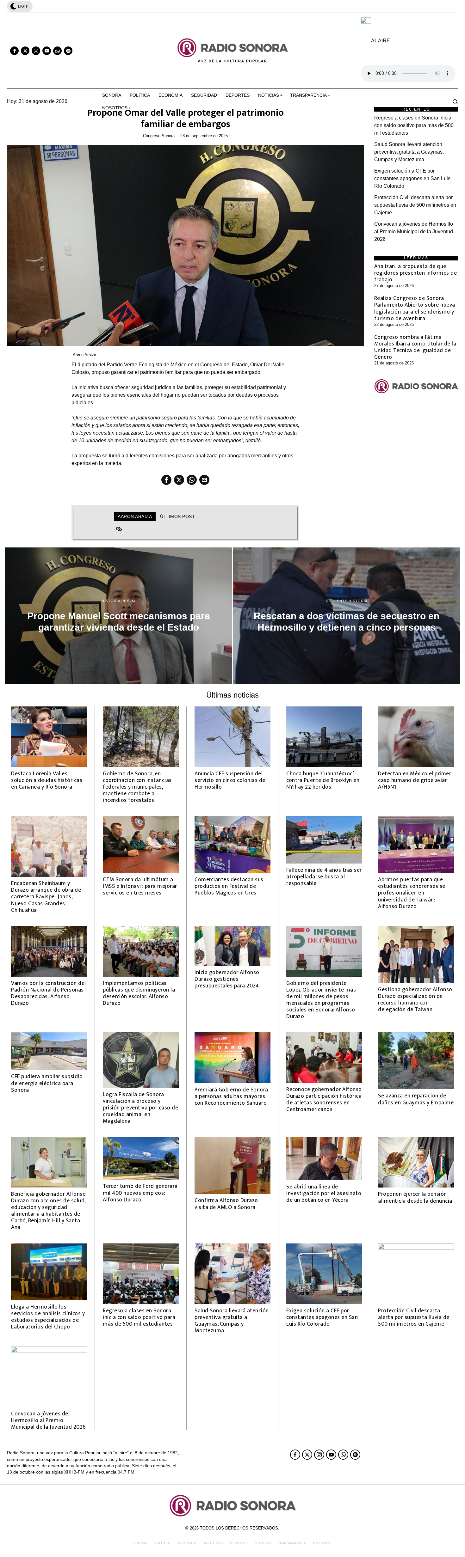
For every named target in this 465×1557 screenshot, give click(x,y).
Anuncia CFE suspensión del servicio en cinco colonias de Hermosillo (230, 780)
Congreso (151, 135)
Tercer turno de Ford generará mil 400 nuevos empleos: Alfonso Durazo (140, 1193)
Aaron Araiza (84, 354)
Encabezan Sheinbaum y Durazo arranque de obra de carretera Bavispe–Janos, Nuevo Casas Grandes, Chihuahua (46, 896)
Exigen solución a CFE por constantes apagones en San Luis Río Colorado (412, 178)
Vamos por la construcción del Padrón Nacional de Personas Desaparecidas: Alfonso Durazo (48, 993)
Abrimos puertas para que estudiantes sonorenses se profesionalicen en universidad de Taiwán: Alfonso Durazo (411, 893)
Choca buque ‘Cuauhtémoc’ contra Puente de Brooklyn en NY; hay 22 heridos (322, 780)
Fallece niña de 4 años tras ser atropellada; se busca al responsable (324, 877)
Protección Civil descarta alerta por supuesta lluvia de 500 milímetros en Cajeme (415, 205)
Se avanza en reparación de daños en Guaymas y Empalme (416, 1099)
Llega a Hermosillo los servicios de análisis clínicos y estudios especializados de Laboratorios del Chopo (48, 1317)
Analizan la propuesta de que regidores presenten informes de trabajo (415, 273)
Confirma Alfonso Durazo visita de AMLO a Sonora (226, 1203)
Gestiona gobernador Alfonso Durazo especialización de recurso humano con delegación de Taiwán (415, 999)
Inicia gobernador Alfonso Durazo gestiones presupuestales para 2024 (227, 979)
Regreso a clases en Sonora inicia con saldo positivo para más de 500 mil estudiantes (414, 125)
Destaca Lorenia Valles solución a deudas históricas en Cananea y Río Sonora (46, 780)
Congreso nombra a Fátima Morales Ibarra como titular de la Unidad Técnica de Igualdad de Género (415, 347)
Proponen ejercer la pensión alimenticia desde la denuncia (415, 1197)
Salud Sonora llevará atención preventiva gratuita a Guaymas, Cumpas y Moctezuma (409, 152)
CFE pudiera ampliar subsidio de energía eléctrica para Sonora (47, 1083)
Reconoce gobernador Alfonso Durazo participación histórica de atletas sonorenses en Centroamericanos (324, 1099)
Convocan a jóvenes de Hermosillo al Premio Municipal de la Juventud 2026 (413, 231)
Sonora (168, 135)
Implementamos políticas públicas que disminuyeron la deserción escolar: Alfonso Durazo (139, 993)
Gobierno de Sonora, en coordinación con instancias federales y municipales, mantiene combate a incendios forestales (137, 787)
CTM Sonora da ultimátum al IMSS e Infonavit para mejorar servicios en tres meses (140, 886)
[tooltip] (14, 51)
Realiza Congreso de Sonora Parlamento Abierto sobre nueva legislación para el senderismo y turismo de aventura (414, 308)
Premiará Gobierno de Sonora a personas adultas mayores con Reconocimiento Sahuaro (231, 1096)
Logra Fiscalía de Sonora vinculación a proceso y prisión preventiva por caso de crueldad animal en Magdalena (140, 1108)
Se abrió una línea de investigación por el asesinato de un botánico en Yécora (323, 1193)
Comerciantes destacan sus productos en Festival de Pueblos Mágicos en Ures (229, 886)
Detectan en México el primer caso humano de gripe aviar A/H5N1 (414, 780)
